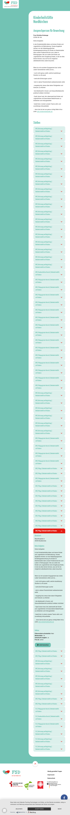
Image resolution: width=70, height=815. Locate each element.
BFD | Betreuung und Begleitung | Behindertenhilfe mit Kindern (44, 130)
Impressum (50, 775)
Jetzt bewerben (44, 645)
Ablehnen (19, 809)
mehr (59, 809)
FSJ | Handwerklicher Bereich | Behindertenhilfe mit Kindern (47, 718)
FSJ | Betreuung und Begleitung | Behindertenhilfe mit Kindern (44, 733)
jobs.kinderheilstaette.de (45, 111)
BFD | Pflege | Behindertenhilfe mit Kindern (46, 468)
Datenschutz (51, 778)
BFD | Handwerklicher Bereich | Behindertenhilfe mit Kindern (47, 273)
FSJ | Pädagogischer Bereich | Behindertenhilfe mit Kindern (47, 710)
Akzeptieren (39, 809)
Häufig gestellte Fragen (54, 771)
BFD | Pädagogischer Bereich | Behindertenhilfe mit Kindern (47, 281)
